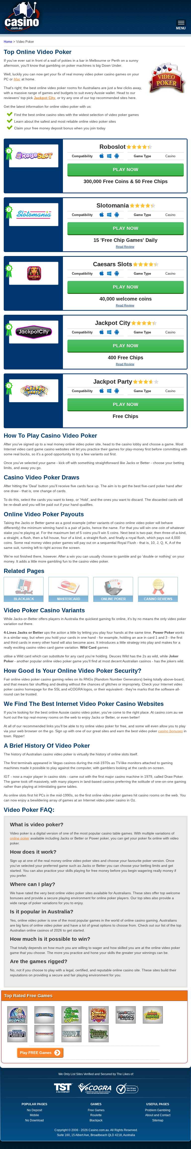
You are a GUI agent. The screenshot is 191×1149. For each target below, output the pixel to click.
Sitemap (157, 1120)
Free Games (96, 1110)
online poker (19, 838)
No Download (34, 1120)
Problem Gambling (157, 1110)
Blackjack (96, 1120)
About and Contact (157, 1115)
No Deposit (34, 1110)
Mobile (34, 1115)
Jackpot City (44, 98)
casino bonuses (170, 731)
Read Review (125, 246)
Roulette (96, 1115)
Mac (17, 79)
